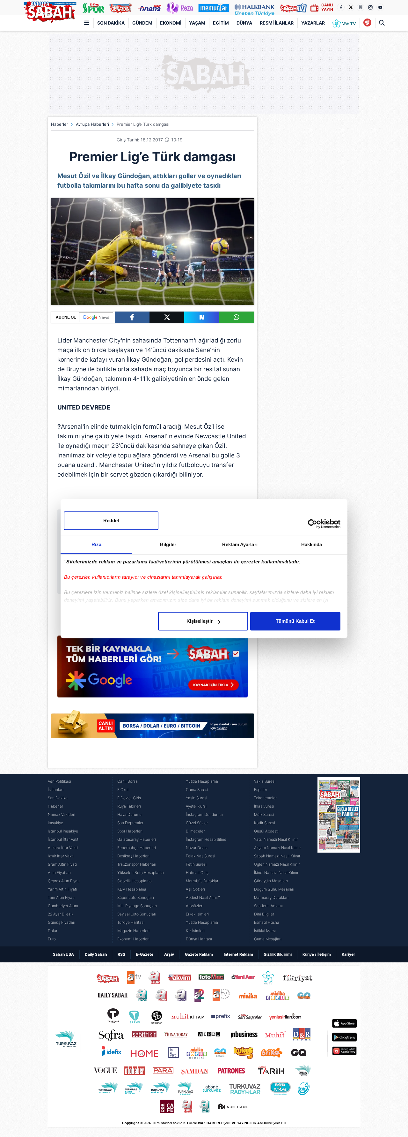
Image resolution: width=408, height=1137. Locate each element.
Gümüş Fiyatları (61, 922)
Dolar (52, 930)
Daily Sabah (96, 954)
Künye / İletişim (316, 954)
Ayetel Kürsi (196, 806)
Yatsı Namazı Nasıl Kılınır (276, 839)
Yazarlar (313, 23)
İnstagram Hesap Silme (206, 839)
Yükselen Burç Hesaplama (140, 872)
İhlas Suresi (264, 806)
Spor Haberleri (129, 831)
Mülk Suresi (264, 814)
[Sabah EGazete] (338, 860)
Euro (52, 939)
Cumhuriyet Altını (63, 905)
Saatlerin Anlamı (268, 905)
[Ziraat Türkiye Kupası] (367, 23)
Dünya (244, 23)
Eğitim (221, 23)
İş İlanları (55, 789)
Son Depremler (130, 822)
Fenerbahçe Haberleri (136, 847)
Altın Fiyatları (59, 872)
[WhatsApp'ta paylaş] (236, 317)
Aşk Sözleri (195, 889)
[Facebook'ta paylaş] (132, 317)
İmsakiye (55, 822)
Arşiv (169, 954)
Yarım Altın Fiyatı (62, 889)
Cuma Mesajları (267, 939)
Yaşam (197, 23)
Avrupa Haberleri (92, 124)
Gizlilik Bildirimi (278, 954)
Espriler (260, 789)
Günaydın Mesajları (271, 880)
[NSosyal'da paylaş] (201, 317)
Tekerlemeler (265, 797)
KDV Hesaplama (131, 889)
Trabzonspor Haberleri (136, 864)
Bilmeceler (195, 831)
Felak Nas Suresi (200, 856)
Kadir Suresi (264, 822)
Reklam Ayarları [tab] (240, 544)
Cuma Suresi (197, 789)
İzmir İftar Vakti (61, 856)
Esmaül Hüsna (266, 922)
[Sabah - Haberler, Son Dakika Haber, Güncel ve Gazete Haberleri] (50, 11)
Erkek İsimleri (197, 914)
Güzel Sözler (197, 822)
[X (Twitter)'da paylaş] (166, 317)
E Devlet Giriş (129, 797)
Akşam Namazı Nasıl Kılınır (277, 847)
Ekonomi (170, 23)
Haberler (59, 124)
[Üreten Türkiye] (254, 7)
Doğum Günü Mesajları (274, 889)
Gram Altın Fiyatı (62, 864)
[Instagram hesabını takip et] (370, 7)
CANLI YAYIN (327, 7)
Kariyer (348, 954)
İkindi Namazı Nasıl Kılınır (276, 872)
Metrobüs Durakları (202, 880)
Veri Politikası (59, 781)
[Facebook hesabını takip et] (341, 7)
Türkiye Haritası (130, 922)
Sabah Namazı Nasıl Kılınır (277, 856)
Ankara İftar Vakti (63, 847)
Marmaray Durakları (271, 897)
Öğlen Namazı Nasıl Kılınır (277, 864)
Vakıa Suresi (264, 781)
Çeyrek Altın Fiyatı (64, 880)
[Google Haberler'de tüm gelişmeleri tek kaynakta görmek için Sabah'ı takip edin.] (152, 670)
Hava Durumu (129, 814)
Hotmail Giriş (197, 872)
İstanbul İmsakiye (63, 831)
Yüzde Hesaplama (202, 781)
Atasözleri (194, 905)
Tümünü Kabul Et (295, 621)
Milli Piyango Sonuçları (137, 905)
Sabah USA (63, 954)
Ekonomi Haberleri (133, 939)
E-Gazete (144, 954)
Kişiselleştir (199, 621)
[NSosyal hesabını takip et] (360, 7)
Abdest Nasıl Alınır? (203, 897)
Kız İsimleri (195, 930)
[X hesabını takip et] (350, 7)
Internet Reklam (238, 954)
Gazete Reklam (199, 954)
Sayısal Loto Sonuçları (136, 914)
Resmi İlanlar (277, 23)
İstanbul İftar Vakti (63, 839)
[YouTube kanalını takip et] (380, 7)
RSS (121, 954)
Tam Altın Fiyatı (61, 897)
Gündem (142, 23)
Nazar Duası (197, 847)
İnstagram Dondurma (204, 814)
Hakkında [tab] (311, 544)
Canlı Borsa (127, 781)
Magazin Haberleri (133, 930)
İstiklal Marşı (265, 930)
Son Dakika (111, 23)
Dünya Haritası (199, 939)
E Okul (122, 789)
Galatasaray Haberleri (136, 839)
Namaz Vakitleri (61, 814)
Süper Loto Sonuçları (135, 897)
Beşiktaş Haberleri (133, 856)
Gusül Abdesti (266, 831)
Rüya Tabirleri (129, 806)
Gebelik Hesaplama (134, 880)
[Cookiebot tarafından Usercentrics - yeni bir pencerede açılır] (312, 524)
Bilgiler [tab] (168, 544)
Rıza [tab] (96, 544)
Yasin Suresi (196, 797)
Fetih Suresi (196, 864)
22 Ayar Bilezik (60, 914)
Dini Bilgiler (264, 914)
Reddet (111, 520)
